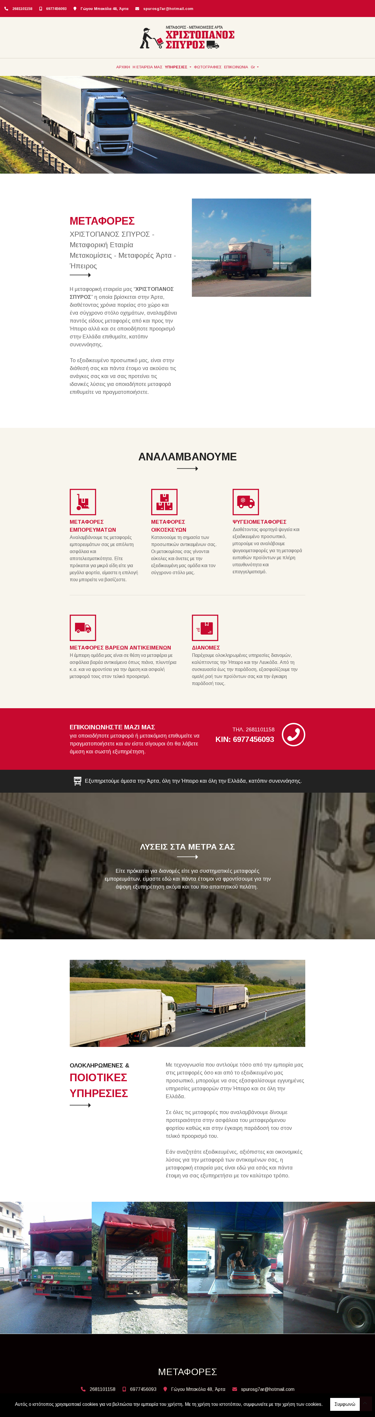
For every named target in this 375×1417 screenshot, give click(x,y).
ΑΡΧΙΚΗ (123, 67)
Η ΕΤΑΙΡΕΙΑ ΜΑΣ (147, 67)
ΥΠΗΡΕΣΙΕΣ (177, 67)
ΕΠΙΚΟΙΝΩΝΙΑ (236, 67)
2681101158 (22, 8)
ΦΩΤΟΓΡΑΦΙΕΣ (207, 67)
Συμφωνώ (345, 1404)
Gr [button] (253, 67)
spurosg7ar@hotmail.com (168, 8)
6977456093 (56, 8)
